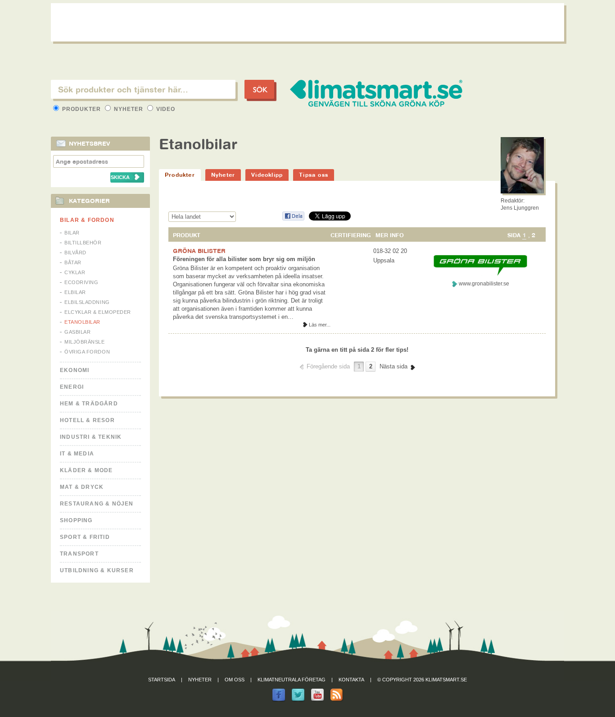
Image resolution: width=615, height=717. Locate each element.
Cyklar (74, 272)
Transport (79, 554)
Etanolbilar (82, 322)
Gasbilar (77, 332)
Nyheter (128, 109)
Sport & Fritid (85, 537)
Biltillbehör (83, 242)
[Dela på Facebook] (293, 219)
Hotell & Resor (87, 420)
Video (164, 109)
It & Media (77, 453)
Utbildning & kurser (97, 570)
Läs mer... (319, 324)
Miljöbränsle (84, 342)
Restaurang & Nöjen (97, 504)
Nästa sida (393, 366)
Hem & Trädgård (89, 403)
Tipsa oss (313, 174)
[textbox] (143, 89)
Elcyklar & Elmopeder (97, 312)
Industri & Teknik (91, 437)
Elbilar (75, 292)
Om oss (234, 679)
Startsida (161, 679)
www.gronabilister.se (484, 283)
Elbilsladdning (87, 302)
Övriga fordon (87, 351)
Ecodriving (81, 282)
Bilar (72, 232)
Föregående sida (328, 366)
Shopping (76, 520)
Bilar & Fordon (87, 220)
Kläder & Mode (86, 470)
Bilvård (75, 252)
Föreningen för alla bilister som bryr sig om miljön (244, 259)
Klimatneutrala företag (292, 679)
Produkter (81, 109)
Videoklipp (267, 174)
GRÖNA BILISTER (199, 250)
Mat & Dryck (82, 487)
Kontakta (351, 679)
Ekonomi (74, 370)
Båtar (72, 262)
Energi (72, 387)
